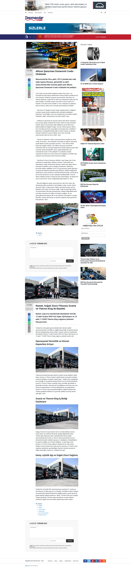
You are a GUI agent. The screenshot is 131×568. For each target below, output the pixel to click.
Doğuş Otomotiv (43, 514)
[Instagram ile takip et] (100, 560)
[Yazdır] (29, 94)
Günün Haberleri (38, 12)
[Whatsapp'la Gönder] (29, 88)
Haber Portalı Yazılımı (33, 565)
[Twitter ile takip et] (89, 560)
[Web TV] (101, 12)
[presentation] (30, 37)
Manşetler (31, 12)
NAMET (40, 505)
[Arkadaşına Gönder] (29, 91)
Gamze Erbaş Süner (44, 513)
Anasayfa (50, 561)
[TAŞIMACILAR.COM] (34, 18)
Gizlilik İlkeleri (68, 561)
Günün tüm (101, 37)
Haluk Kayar (42, 511)
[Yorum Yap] (29, 96)
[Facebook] (29, 80)
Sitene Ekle (50, 12)
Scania (40, 507)
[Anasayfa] (26, 12)
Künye (55, 561)
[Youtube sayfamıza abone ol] (93, 560)
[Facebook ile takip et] (85, 560)
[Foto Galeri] (105, 12)
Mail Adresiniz (84, 233)
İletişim (61, 561)
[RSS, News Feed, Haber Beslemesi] (104, 560)
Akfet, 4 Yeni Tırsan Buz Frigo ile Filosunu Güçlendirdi (58, 37)
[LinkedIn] (29, 85)
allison (40, 235)
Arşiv (45, 12)
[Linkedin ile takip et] (96, 560)
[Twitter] (29, 82)
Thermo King (42, 509)
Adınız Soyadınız (85, 228)
